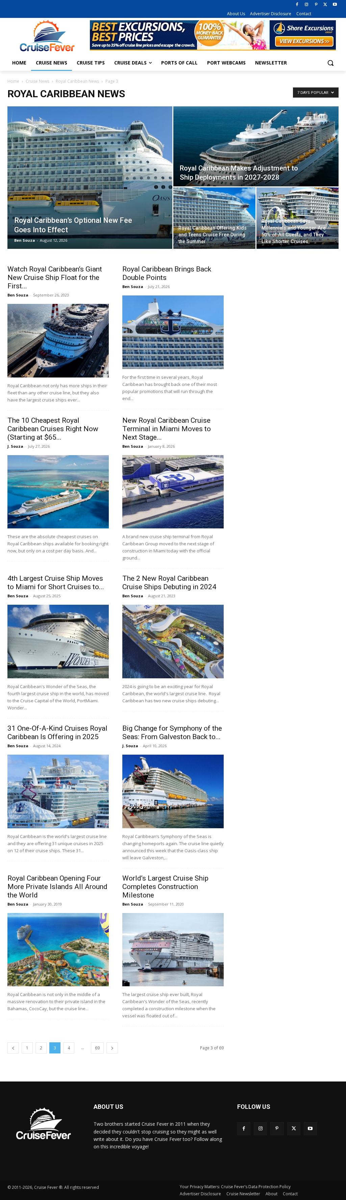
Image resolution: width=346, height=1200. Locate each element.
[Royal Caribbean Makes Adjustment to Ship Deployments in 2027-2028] (256, 146)
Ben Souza (24, 240)
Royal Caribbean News (77, 81)
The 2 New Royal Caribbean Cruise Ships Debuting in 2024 (169, 582)
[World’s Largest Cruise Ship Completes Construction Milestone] (173, 950)
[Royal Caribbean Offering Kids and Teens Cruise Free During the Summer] (214, 218)
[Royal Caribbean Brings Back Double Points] (173, 332)
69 (97, 1048)
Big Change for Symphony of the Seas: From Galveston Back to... (172, 732)
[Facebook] (297, 5)
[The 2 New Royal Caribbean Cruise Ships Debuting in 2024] (173, 641)
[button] (330, 63)
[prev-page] (13, 1047)
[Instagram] (307, 5)
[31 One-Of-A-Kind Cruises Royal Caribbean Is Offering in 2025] (58, 791)
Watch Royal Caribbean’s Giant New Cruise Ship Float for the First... (54, 277)
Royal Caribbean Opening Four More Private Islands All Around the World (57, 886)
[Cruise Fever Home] (47, 35)
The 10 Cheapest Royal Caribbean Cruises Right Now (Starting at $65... (52, 428)
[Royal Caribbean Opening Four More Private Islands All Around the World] (58, 950)
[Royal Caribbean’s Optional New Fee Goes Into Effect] (89, 177)
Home (13, 81)
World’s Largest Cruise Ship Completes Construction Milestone (165, 886)
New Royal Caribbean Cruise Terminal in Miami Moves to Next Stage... (166, 428)
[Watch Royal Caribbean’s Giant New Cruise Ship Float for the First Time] (58, 340)
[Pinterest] (316, 5)
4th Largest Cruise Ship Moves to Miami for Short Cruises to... (55, 582)
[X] (325, 5)
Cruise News (37, 81)
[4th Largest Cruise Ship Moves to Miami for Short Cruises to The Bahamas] (58, 641)
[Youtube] (335, 5)
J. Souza (15, 446)
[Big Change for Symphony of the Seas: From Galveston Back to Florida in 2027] (173, 791)
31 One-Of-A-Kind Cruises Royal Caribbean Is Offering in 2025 (57, 732)
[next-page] (112, 1047)
